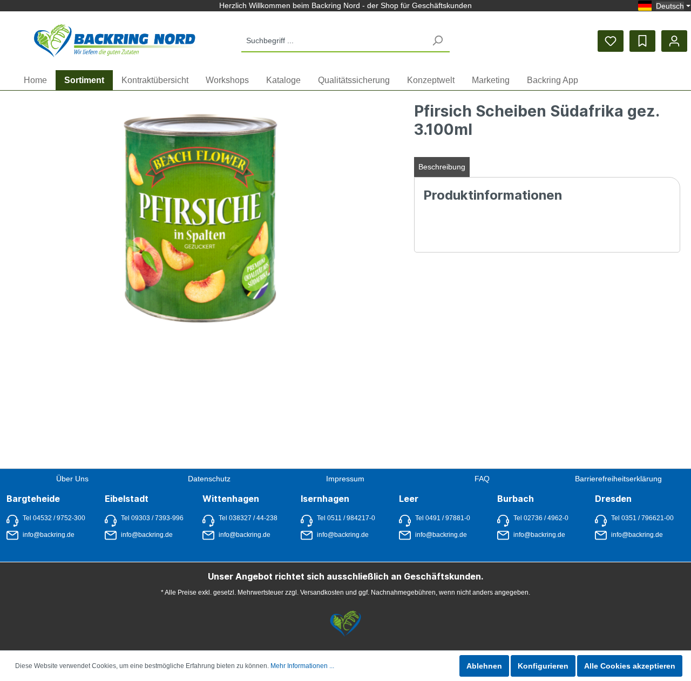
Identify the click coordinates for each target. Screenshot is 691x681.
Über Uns (72, 478)
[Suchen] (437, 40)
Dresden (613, 498)
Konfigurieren (543, 666)
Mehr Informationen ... (302, 666)
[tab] (442, 167)
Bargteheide (33, 498)
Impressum (345, 478)
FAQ (482, 478)
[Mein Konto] (674, 41)
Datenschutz (209, 478)
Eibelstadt (126, 498)
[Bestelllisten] (642, 41)
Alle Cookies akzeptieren (629, 666)
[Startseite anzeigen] (115, 40)
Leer (408, 498)
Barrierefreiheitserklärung (618, 478)
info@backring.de (48, 535)
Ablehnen (484, 666)
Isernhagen (325, 498)
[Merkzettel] (611, 41)
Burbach (515, 498)
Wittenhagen (230, 498)
